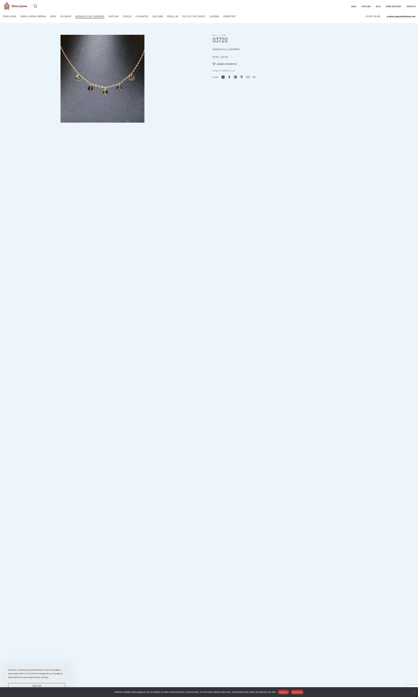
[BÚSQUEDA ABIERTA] (35, 6)
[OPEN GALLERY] (102, 79)
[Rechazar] (414, 691)
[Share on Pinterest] (241, 77)
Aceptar (283, 692)
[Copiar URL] (254, 77)
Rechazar (297, 692)
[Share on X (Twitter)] (223, 77)
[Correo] (247, 77)
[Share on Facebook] (229, 77)
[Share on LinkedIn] (235, 77)
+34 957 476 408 (372, 16)
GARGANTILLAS (228, 70)
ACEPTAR (36, 686)
